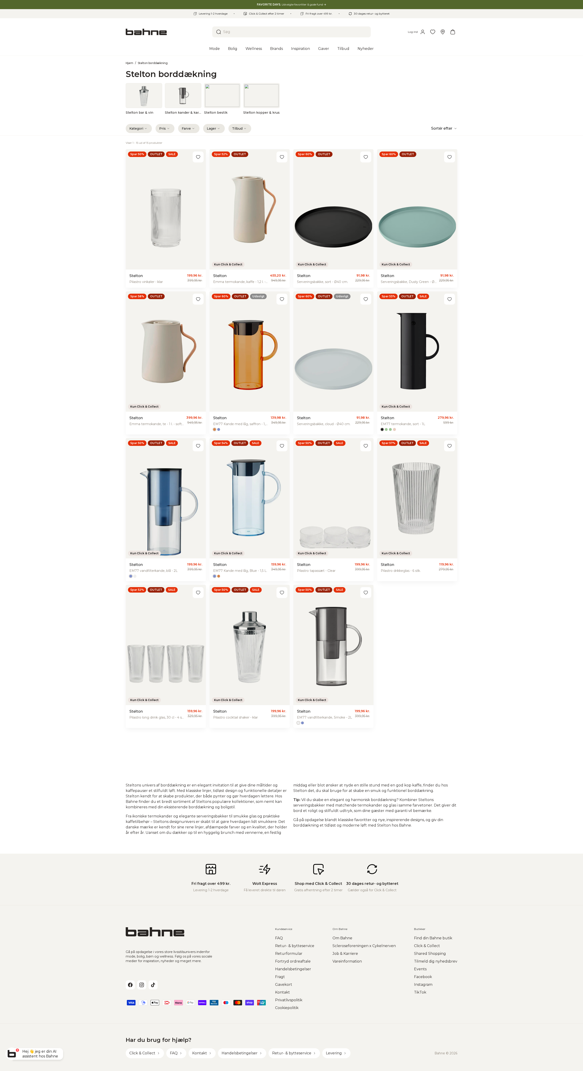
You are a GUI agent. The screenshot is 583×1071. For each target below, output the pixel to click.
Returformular (288, 953)
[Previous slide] (133, 99)
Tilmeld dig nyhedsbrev (435, 961)
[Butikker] (442, 31)
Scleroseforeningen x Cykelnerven (364, 946)
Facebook (423, 977)
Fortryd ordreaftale (293, 961)
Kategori (136, 128)
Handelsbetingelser (293, 969)
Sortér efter (441, 128)
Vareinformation (347, 961)
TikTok (420, 992)
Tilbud (237, 128)
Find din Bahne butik (433, 938)
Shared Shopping (430, 953)
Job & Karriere (345, 953)
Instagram (423, 984)
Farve (186, 128)
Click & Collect (427, 946)
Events (420, 969)
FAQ (279, 938)
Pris (162, 128)
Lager (211, 128)
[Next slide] (450, 99)
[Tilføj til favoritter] (198, 157)
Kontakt (282, 992)
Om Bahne (342, 938)
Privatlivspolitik (288, 1000)
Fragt (280, 977)
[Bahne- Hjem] (167, 32)
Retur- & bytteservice (294, 946)
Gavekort (283, 984)
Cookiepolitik (287, 1008)
